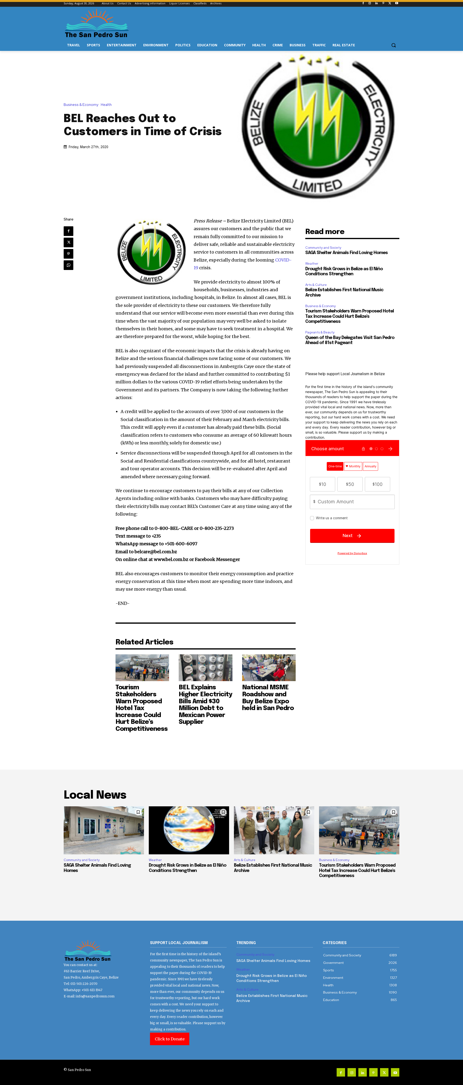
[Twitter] (390, 3)
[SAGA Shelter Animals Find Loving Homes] (104, 830)
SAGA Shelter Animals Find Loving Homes (346, 253)
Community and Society (323, 248)
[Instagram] (370, 3)
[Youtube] (396, 3)
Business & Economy (81, 105)
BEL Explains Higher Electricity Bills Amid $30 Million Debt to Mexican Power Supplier (205, 704)
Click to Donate (169, 1039)
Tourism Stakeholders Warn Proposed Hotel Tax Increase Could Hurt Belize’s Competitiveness (142, 708)
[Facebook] (363, 3)
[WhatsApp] (68, 265)
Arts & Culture (316, 285)
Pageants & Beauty (319, 332)
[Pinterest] (383, 3)
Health (106, 105)
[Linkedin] (376, 3)
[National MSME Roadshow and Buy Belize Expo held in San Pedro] (269, 667)
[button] (393, 45)
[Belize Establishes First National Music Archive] (274, 830)
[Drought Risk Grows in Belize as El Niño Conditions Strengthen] (189, 830)
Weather (311, 264)
